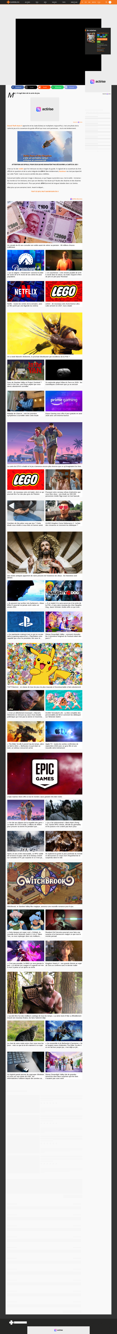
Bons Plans (74, 2)
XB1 (98, 36)
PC (82, 2)
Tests (63, 2)
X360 (104, 36)
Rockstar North (100, 51)
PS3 (101, 36)
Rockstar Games (101, 48)
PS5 (86, 2)
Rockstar (62, 171)
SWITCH (94, 2)
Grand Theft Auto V (14, 126)
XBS (89, 2)
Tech (37, 2)
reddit (21, 169)
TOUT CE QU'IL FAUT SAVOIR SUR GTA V (45, 191)
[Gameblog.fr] (13, 2)
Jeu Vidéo (27, 2)
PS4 (98, 35)
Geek (45, 2)
